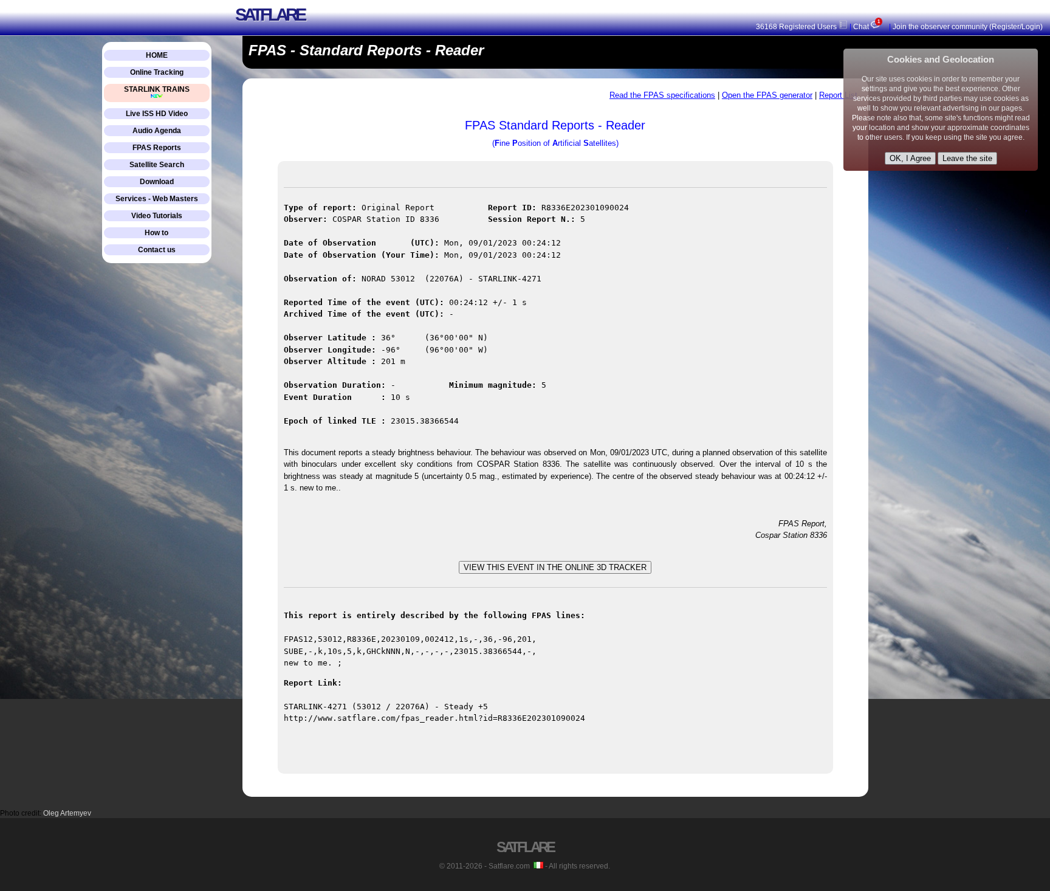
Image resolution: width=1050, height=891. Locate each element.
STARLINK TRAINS (157, 89)
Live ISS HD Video (157, 113)
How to (156, 233)
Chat (866, 26)
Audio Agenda (156, 130)
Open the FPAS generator (767, 95)
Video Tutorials (156, 216)
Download (157, 181)
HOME (157, 55)
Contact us (157, 250)
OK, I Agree (910, 158)
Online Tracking (157, 72)
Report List (838, 95)
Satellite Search (156, 164)
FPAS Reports (156, 147)
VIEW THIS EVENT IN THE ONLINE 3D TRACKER (555, 567)
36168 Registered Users (797, 26)
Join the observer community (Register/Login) (968, 26)
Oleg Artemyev (67, 813)
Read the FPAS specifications (662, 95)
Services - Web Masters (156, 198)
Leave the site (967, 158)
